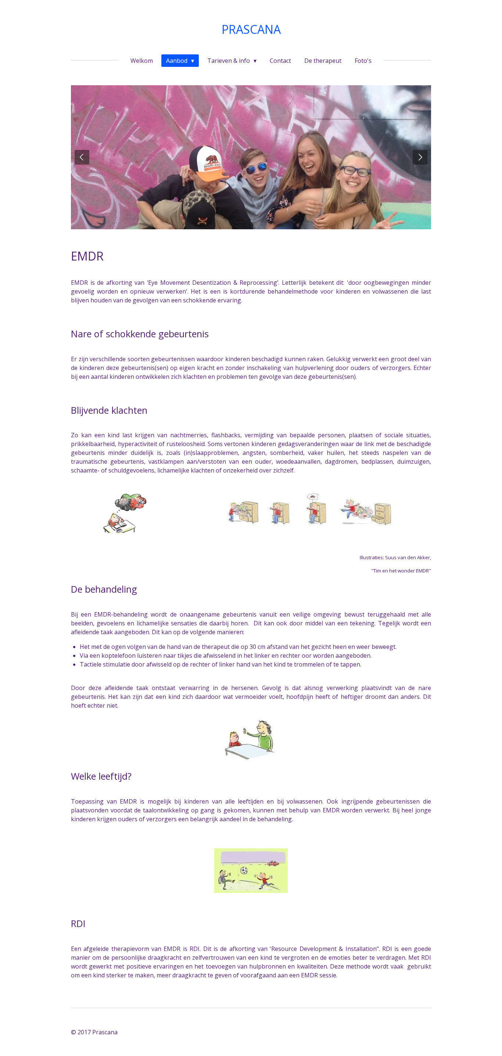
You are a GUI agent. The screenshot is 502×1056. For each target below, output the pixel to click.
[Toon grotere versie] (128, 513)
